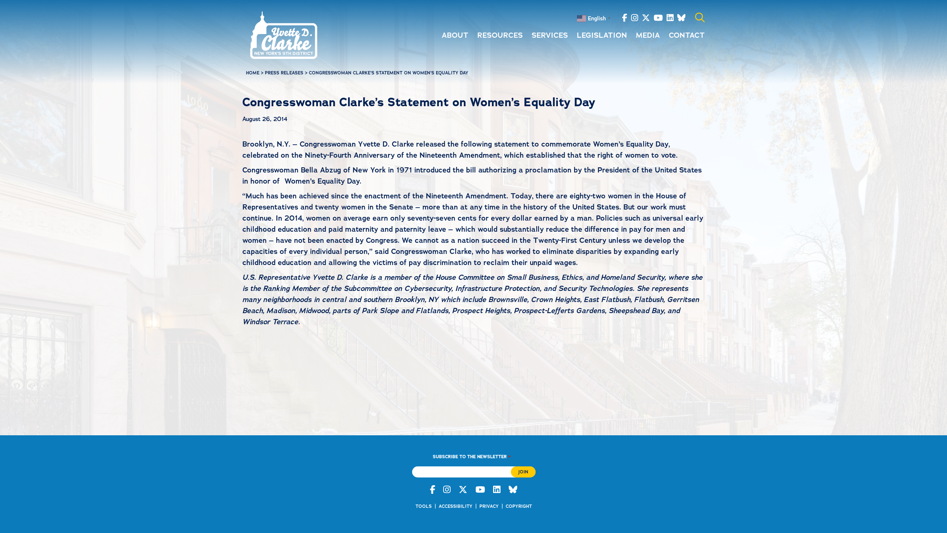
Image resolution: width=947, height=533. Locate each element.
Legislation (602, 35)
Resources (500, 35)
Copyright (519, 506)
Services (550, 35)
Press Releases (284, 73)
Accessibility (455, 506)
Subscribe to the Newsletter (471, 456)
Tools (423, 506)
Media (648, 35)
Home (252, 73)
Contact (687, 35)
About (455, 35)
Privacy (489, 506)
